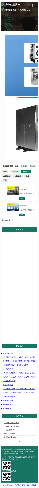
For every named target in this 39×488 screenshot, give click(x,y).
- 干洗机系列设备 (9, 357)
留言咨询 (25, 485)
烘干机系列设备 (21, 251)
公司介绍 (8, 26)
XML (16, 459)
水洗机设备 (9, 19)
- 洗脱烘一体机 (23, 373)
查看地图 (33, 485)
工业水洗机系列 (21, 285)
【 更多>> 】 (19, 441)
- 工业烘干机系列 (16, 377)
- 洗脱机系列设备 (22, 357)
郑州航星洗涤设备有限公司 (22, 457)
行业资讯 (18, 176)
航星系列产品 (21, 238)
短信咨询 (16, 485)
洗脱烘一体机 (21, 281)
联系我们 (8, 30)
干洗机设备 (9, 17)
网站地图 (11, 459)
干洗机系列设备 (21, 242)
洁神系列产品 (21, 272)
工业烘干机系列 (21, 289)
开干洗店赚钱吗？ (10, 437)
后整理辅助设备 (21, 268)
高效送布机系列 (21, 259)
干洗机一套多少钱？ (11, 423)
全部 (5, 171)
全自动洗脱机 (21, 311)
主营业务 (6, 176)
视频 (27, 176)
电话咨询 (8, 485)
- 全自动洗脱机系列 (10, 373)
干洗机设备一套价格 (11, 426)
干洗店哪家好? (9, 433)
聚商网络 (4, 459)
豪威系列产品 (21, 302)
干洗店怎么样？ (10, 430)
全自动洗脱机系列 (21, 276)
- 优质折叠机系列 (9, 365)
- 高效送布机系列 (29, 361)
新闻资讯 (14, 171)
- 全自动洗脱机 (21, 389)
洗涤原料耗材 (14, 332)
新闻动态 (8, 24)
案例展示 (8, 21)
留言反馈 (8, 28)
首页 (6, 15)
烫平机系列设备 (21, 255)
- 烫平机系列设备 (16, 361)
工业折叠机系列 (21, 298)
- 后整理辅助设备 (22, 365)
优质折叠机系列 (21, 263)
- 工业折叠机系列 (9, 381)
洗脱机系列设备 (21, 246)
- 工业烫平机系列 (29, 377)
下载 (5, 180)
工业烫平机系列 (21, 293)
